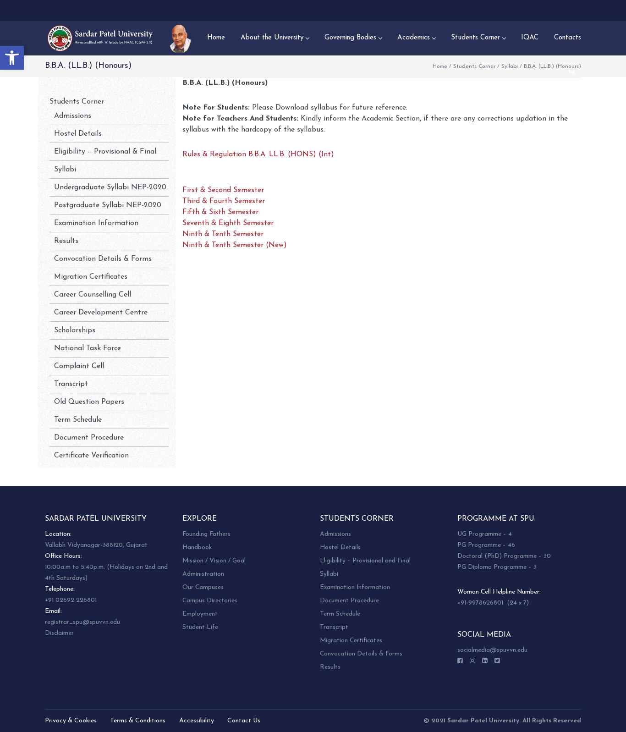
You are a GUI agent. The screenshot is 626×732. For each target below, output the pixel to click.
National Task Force (87, 348)
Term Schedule (78, 420)
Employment (200, 614)
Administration (203, 574)
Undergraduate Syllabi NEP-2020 (110, 187)
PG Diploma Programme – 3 (497, 567)
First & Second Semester (223, 190)
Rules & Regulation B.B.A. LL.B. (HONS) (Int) (258, 154)
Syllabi (509, 66)
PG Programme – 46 (486, 545)
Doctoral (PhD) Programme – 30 (504, 556)
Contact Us (243, 720)
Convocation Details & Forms (103, 259)
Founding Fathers (206, 534)
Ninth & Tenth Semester (223, 234)
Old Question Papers (89, 402)
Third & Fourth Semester (223, 201)
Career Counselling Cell (92, 294)
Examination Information (96, 223)
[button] (12, 58)
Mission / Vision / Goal (214, 561)
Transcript (71, 384)
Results (66, 241)
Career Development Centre (101, 312)
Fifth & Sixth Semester (220, 212)
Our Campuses (203, 587)
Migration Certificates (90, 277)
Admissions (72, 116)
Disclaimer (59, 633)
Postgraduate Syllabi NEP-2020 (107, 205)
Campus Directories (209, 601)
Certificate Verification (91, 455)
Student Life (200, 627)
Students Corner (474, 66)
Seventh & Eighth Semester (228, 223)
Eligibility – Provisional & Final (105, 151)
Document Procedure (89, 437)
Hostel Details (78, 134)
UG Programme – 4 (484, 534)
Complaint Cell (79, 366)
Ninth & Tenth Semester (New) (234, 245)
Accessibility (196, 720)
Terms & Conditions (137, 720)
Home (440, 66)
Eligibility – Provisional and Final (365, 561)
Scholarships (74, 330)
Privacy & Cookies (71, 720)
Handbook (197, 547)
